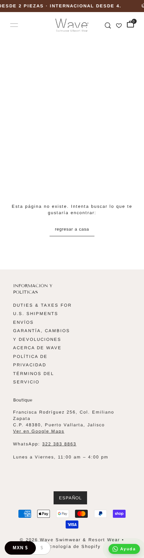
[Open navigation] (14, 25)
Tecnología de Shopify (72, 546)
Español (70, 497)
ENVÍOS (23, 322)
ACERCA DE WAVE (37, 347)
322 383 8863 (59, 443)
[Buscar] (108, 24)
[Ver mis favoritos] (119, 24)
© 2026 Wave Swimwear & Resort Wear (70, 539)
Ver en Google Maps (38, 431)
